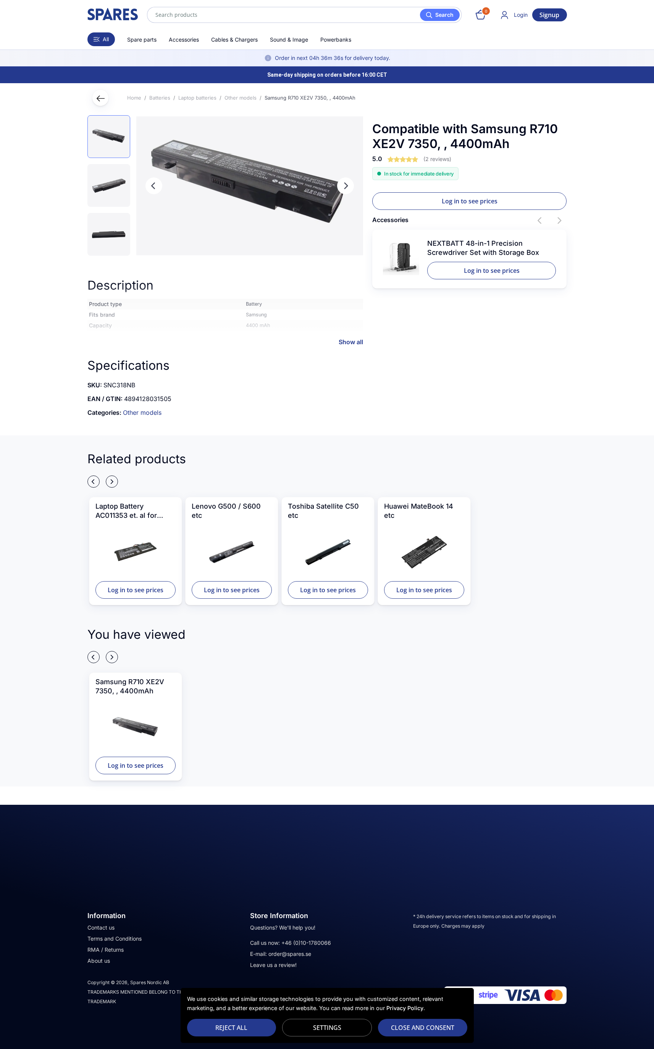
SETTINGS (327, 1027)
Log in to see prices (469, 201)
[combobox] (304, 15)
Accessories (184, 39)
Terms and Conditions (114, 938)
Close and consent (422, 1027)
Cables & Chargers (234, 39)
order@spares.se (289, 954)
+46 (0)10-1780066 (306, 942)
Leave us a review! (273, 965)
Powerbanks (335, 39)
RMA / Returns (105, 949)
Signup (549, 15)
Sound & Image (289, 39)
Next (345, 185)
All (106, 39)
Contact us (101, 927)
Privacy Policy (404, 1008)
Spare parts (142, 39)
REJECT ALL (231, 1027)
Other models (142, 412)
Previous (153, 185)
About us (98, 960)
